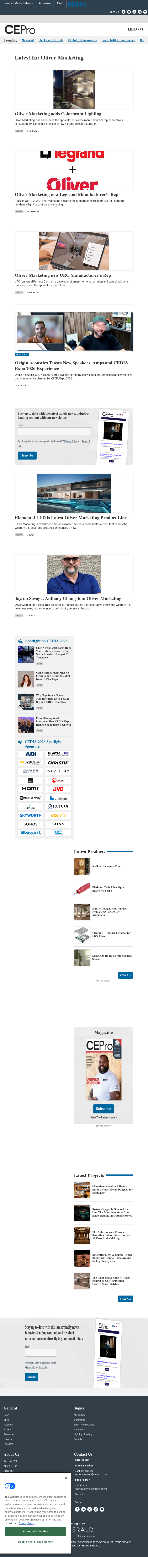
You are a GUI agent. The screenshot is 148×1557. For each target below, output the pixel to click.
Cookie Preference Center (35, 1541)
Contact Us (80, 1494)
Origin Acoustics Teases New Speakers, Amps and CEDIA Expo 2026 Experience (71, 365)
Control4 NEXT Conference (118, 40)
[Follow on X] (134, 12)
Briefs (19, 131)
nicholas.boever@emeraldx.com (91, 1488)
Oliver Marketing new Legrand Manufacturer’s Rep (66, 194)
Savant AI (28, 40)
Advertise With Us (13, 1461)
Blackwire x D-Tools (51, 40)
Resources (9, 1434)
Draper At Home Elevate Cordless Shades (112, 957)
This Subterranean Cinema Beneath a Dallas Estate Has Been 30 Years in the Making (111, 1235)
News (39, 664)
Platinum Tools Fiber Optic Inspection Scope (108, 889)
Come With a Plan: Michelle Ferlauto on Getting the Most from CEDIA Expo (53, 675)
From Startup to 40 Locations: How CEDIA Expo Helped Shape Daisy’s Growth (53, 721)
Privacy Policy (26, 1523)
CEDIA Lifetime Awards (82, 40)
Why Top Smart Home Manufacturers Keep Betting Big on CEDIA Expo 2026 (52, 698)
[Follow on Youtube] (145, 12)
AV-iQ (60, 3)
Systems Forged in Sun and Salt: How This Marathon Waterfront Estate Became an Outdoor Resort (112, 1212)
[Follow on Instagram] (140, 12)
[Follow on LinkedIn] (129, 12)
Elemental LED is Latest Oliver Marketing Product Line (71, 517)
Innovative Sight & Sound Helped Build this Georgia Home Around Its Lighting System (112, 1258)
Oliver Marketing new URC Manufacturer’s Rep (63, 275)
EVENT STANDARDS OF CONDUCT (95, 1542)
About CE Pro (10, 1466)
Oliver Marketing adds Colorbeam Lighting (58, 113)
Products (8, 1425)
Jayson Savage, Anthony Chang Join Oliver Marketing (68, 598)
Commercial (80, 1420)
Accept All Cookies (35, 1531)
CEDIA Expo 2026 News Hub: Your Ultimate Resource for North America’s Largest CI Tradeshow (53, 652)
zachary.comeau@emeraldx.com (91, 1474)
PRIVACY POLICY (91, 1545)
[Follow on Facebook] (123, 12)
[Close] (66, 1478)
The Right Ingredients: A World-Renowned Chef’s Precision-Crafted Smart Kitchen (111, 1280)
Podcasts (8, 1444)
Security (78, 1439)
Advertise (45, 3)
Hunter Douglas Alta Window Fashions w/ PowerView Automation (109, 911)
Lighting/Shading (83, 1434)
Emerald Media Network (18, 3)
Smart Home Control (84, 1425)
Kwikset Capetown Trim (106, 866)
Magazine (8, 1471)
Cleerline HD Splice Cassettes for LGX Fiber (111, 934)
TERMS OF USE (72, 1545)
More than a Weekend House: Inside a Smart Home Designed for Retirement (112, 1189)
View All (125, 975)
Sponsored (9, 1439)
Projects (8, 1429)
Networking (80, 1415)
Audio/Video (80, 1429)
